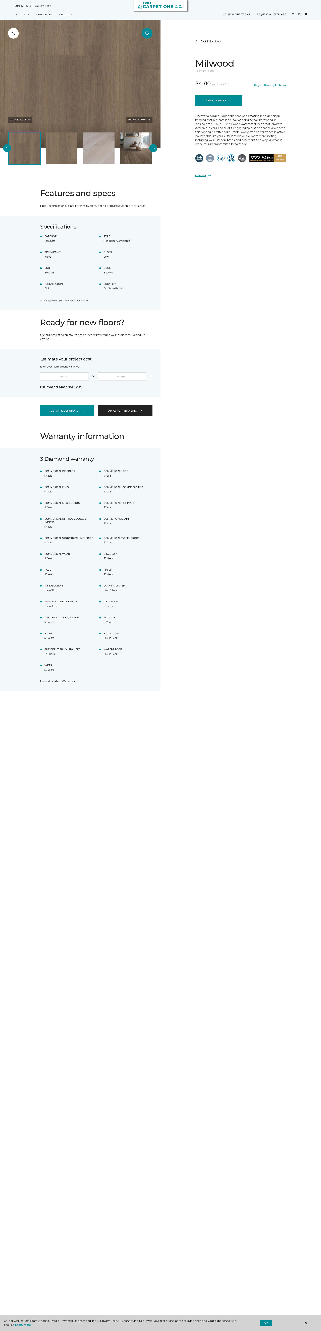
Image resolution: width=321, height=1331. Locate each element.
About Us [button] (65, 14)
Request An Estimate (271, 14)
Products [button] (22, 14)
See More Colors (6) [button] (139, 119)
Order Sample (216, 100)
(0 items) (306, 14)
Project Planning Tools (267, 85)
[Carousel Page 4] (135, 148)
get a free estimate (64, 410)
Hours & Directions (236, 14)
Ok (266, 1322)
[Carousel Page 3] (98, 148)
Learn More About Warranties (57, 681)
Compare (200, 175)
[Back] (7, 148)
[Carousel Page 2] (61, 148)
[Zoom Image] (13, 33)
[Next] (153, 148)
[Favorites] (299, 14)
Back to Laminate (211, 41)
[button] (293, 14)
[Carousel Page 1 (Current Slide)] (24, 148)
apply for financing (122, 410)
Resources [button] (44, 14)
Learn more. (23, 1324)
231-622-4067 (43, 6)
